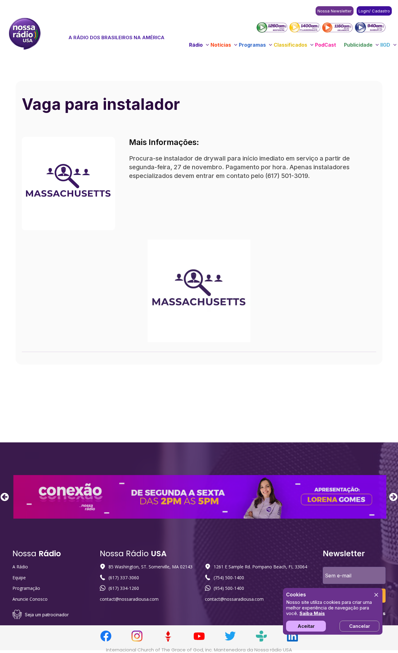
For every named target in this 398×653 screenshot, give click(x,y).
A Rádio (20, 567)
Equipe (19, 578)
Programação (26, 588)
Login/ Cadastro (374, 10)
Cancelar (359, 626)
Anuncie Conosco (30, 599)
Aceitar (306, 626)
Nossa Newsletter (334, 10)
